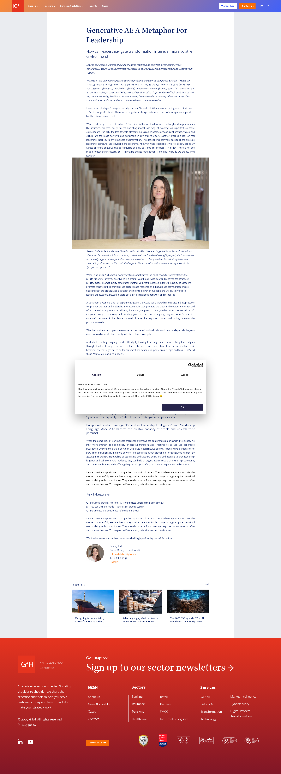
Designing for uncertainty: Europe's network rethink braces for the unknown (90, 620)
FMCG (164, 711)
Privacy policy (27, 724)
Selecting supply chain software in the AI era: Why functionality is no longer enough (140, 620)
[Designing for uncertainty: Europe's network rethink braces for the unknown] (93, 601)
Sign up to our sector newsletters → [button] (160, 668)
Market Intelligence (243, 696)
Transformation (211, 711)
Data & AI (207, 704)
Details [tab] (140, 375)
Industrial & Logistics (174, 719)
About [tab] (184, 375)
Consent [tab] (96, 375)
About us (94, 696)
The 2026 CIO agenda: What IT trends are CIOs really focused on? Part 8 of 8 (187, 620)
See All (206, 584)
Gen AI (205, 696)
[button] (34, 6)
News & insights (99, 704)
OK (182, 407)
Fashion (165, 704)
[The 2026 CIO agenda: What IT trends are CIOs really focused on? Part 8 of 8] (188, 601)
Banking (137, 696)
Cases (92, 711)
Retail (164, 696)
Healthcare (139, 719)
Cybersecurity (240, 703)
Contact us (47, 667)
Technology (208, 719)
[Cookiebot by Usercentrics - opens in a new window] (190, 365)
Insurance (138, 703)
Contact (93, 719)
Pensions (138, 711)
